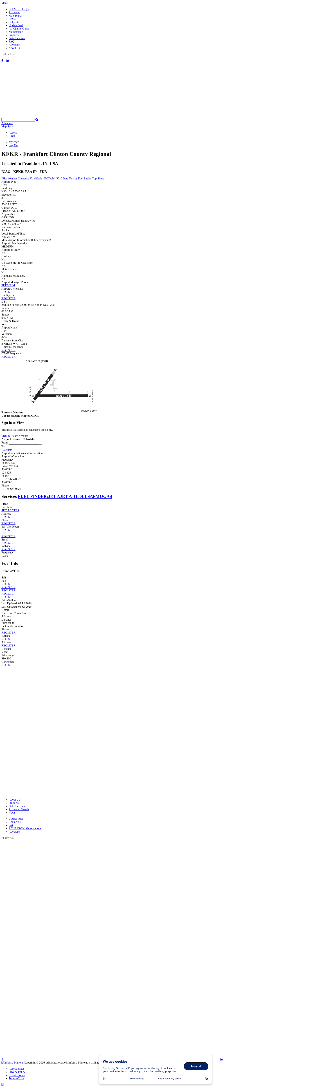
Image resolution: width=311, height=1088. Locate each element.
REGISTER (8, 291)
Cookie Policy (17, 1075)
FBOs (12, 18)
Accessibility (16, 1068)
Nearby (73, 178)
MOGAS (104, 496)
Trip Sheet (98, 178)
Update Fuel (16, 25)
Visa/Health (36, 178)
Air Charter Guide (19, 28)
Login (25, 9)
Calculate (6, 449)
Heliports (14, 22)
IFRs (4, 178)
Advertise (14, 44)
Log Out (13, 145)
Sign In (5, 435)
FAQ (11, 41)
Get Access (15, 9)
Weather (12, 178)
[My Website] (155, 116)
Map (8, 126)
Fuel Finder (84, 178)
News (12, 812)
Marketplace (16, 31)
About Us (14, 47)
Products (14, 35)
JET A (54, 496)
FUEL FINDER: (33, 496)
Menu (4, 2)
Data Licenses (17, 38)
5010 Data (62, 178)
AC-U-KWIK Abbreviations (25, 828)
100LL (81, 496)
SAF (91, 496)
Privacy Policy (17, 1071)
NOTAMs (50, 178)
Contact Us (15, 821)
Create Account (19, 435)
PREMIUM (8, 285)
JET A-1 (67, 496)
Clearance (23, 178)
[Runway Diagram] (61, 412)
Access (13, 132)
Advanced (14, 12)
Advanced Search (19, 809)
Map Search (15, 15)
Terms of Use (16, 1078)
